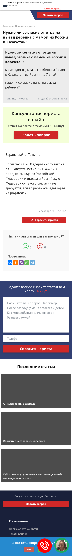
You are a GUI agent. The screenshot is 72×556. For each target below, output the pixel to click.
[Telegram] (32, 262)
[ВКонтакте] (10, 262)
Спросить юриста (52, 8)
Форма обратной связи (23, 529)
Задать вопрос (53, 15)
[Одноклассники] (15, 262)
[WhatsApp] (26, 262)
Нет (29, 549)
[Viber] (21, 262)
